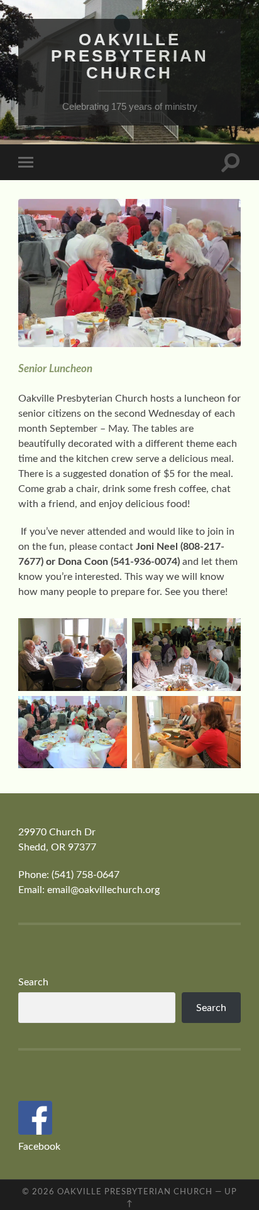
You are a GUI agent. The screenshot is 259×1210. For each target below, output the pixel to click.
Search (33, 982)
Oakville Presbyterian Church (130, 56)
